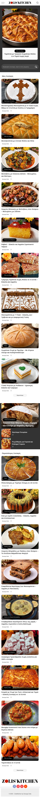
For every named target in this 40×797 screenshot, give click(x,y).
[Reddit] (25, 786)
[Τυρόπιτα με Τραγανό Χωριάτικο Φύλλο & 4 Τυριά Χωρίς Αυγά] (20, 28)
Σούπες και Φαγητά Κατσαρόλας (12, 617)
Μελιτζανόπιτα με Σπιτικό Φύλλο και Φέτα (17, 141)
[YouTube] (22, 786)
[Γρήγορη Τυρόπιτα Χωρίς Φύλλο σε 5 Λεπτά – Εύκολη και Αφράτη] (20, 265)
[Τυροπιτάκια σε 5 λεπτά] (20, 748)
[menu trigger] (3, 3)
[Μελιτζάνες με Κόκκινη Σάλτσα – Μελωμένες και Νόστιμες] (20, 159)
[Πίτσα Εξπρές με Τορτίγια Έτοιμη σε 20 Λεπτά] (20, 468)
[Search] (37, 3)
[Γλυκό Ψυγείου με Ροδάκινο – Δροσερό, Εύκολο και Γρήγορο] (20, 371)
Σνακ (5, 478)
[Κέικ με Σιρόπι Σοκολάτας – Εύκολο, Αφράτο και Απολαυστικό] (20, 501)
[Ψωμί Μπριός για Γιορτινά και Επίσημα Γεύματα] (6, 443)
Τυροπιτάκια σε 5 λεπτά (10, 763)
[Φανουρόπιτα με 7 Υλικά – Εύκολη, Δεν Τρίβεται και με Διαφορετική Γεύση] (20, 300)
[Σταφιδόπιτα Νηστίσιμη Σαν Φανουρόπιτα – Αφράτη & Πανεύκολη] (20, 572)
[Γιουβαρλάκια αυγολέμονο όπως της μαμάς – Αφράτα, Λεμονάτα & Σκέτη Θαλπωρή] (20, 607)
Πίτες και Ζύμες (20, 50)
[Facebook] (14, 786)
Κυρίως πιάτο (7, 169)
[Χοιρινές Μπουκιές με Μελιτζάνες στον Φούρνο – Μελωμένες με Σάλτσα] (20, 194)
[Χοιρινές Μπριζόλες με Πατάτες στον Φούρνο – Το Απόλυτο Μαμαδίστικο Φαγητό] (20, 536)
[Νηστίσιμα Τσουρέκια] (6, 433)
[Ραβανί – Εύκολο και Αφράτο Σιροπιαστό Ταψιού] (20, 230)
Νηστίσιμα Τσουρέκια (19, 432)
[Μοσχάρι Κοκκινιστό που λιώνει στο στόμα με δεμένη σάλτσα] (20, 713)
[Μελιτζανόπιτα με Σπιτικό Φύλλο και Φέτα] (20, 126)
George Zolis (5, 110)
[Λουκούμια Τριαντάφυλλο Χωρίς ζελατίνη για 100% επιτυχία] (20, 642)
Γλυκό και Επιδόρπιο (9, 239)
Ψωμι (5, 345)
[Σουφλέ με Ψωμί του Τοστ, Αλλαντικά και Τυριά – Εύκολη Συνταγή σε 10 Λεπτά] (20, 677)
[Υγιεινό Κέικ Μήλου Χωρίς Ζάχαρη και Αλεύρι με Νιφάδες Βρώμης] (20, 415)
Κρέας (5, 722)
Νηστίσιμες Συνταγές (9, 101)
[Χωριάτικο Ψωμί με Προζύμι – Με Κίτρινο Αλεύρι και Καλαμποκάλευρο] (20, 335)
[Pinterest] (18, 786)
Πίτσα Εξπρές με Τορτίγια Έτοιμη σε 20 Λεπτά (19, 483)
